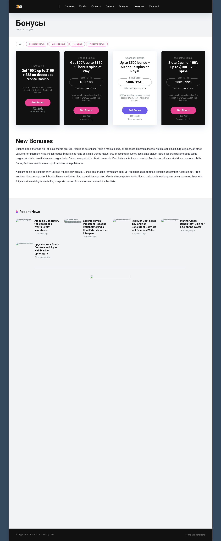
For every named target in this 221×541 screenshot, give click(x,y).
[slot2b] (19, 5)
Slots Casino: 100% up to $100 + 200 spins (183, 67)
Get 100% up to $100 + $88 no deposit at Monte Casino (38, 75)
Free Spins (77, 44)
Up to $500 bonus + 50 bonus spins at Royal (135, 67)
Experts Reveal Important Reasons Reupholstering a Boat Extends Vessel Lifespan (95, 227)
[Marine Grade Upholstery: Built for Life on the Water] (170, 219)
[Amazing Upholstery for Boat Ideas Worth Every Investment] (25, 219)
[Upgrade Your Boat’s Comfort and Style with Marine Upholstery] (25, 242)
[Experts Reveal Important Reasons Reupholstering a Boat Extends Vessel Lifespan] (73, 221)
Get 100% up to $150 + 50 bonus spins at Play (86, 67)
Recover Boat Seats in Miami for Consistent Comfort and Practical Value (144, 225)
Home (18, 30)
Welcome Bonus (96, 44)
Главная (69, 6)
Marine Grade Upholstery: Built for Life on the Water (192, 223)
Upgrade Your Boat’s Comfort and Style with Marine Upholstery (46, 249)
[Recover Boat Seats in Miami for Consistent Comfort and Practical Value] (122, 219)
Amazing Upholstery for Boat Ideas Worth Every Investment (46, 225)
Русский (154, 6)
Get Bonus (37, 102)
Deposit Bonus (58, 44)
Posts (82, 6)
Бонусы (123, 6)
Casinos (96, 6)
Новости (138, 6)
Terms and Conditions (195, 535)
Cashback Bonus (36, 44)
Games (110, 6)
